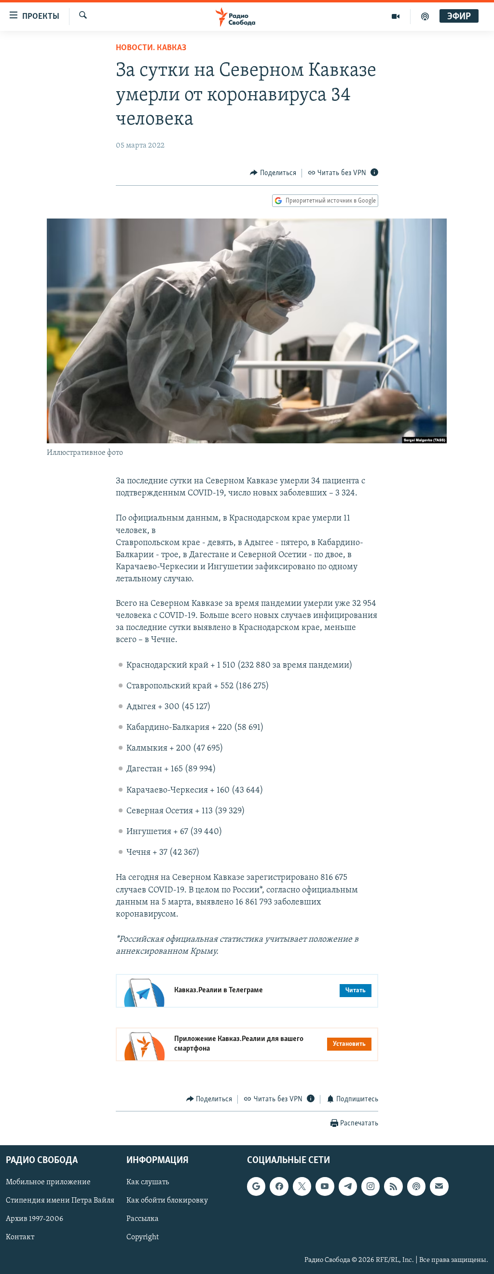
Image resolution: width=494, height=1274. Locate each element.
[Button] (273, 173)
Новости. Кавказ (151, 48)
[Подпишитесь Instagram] (370, 1186)
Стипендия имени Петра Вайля (60, 1201)
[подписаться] (439, 1186)
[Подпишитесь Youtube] (325, 1186)
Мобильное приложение (48, 1182)
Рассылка (142, 1219)
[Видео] (396, 16)
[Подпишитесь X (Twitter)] (302, 1186)
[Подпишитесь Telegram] (348, 1186)
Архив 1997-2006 (34, 1219)
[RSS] (393, 1186)
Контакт (20, 1238)
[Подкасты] (416, 1186)
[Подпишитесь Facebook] (279, 1186)
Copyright (142, 1238)
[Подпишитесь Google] (256, 1186)
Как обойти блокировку (167, 1201)
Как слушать (147, 1182)
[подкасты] (425, 16)
